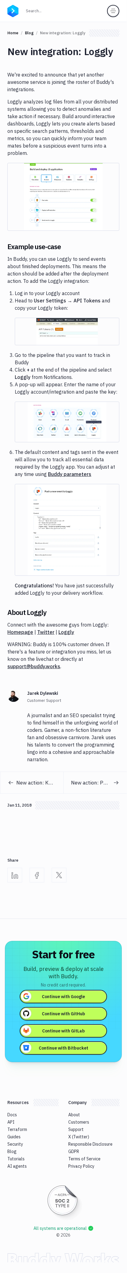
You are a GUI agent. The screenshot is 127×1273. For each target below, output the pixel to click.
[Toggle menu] (113, 11)
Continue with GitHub (63, 1014)
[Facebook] (37, 875)
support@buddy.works (33, 666)
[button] (63, 197)
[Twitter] (59, 875)
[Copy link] (68, 246)
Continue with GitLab (63, 1031)
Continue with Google (63, 996)
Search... (35, 10)
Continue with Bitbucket (63, 1048)
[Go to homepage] (12, 10)
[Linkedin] (14, 875)
